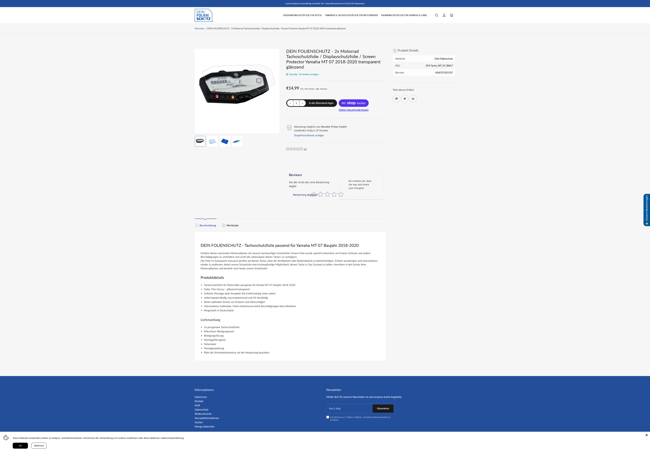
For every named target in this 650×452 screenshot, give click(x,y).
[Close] (646, 435)
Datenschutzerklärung (172, 437)
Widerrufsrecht (203, 413)
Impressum (201, 396)
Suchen (199, 422)
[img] (294, 149)
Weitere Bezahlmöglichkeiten (354, 110)
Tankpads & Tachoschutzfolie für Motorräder (351, 15)
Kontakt (199, 401)
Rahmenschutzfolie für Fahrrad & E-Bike (404, 15)
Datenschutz (201, 409)
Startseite (199, 28)
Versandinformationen (207, 417)
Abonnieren (383, 408)
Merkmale (232, 225)
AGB (197, 405)
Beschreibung (208, 225)
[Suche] (436, 15)
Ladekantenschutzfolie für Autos (302, 15)
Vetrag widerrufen (204, 426)
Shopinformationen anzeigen (309, 135)
